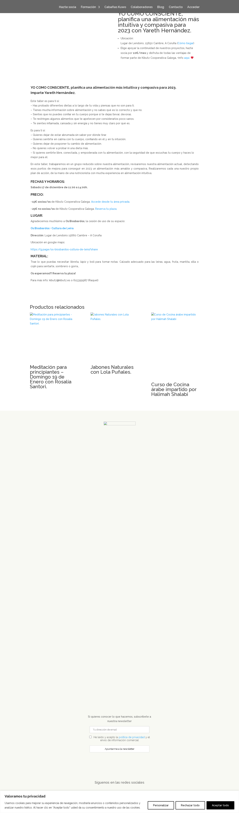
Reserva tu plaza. (106, 208)
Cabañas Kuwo (115, 7)
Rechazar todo (190, 805)
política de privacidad (132, 737)
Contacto (176, 7)
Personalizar (161, 805)
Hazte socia (67, 7)
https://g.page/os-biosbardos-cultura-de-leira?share (64, 249)
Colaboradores (142, 7)
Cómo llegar (185, 43)
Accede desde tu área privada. (110, 201)
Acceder (193, 7)
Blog (160, 7)
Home (46, 5)
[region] (119, 802)
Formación (88, 7)
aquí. (187, 57)
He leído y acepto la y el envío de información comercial (121, 739)
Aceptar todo (220, 805)
